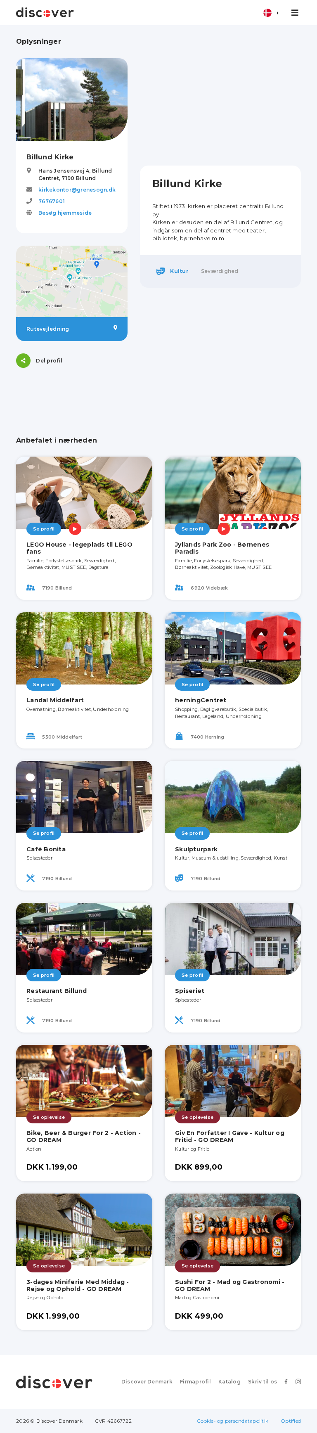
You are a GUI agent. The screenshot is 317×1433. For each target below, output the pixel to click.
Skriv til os (262, 1382)
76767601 (51, 201)
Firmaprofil (195, 1382)
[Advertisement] (220, 95)
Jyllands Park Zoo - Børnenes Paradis (222, 548)
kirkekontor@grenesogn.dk (77, 190)
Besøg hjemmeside (65, 213)
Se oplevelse (49, 1117)
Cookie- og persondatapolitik (232, 1421)
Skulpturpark (196, 849)
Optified (291, 1421)
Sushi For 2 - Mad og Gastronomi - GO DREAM (229, 1285)
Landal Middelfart (55, 700)
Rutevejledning (47, 329)
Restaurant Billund (56, 991)
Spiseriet (189, 991)
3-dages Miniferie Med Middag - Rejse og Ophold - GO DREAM (77, 1285)
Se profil (43, 529)
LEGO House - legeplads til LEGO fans (79, 548)
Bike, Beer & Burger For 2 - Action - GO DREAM (83, 1136)
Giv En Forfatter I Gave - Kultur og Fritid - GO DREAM (229, 1136)
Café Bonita (46, 849)
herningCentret (201, 700)
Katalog (229, 1382)
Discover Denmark (147, 1382)
